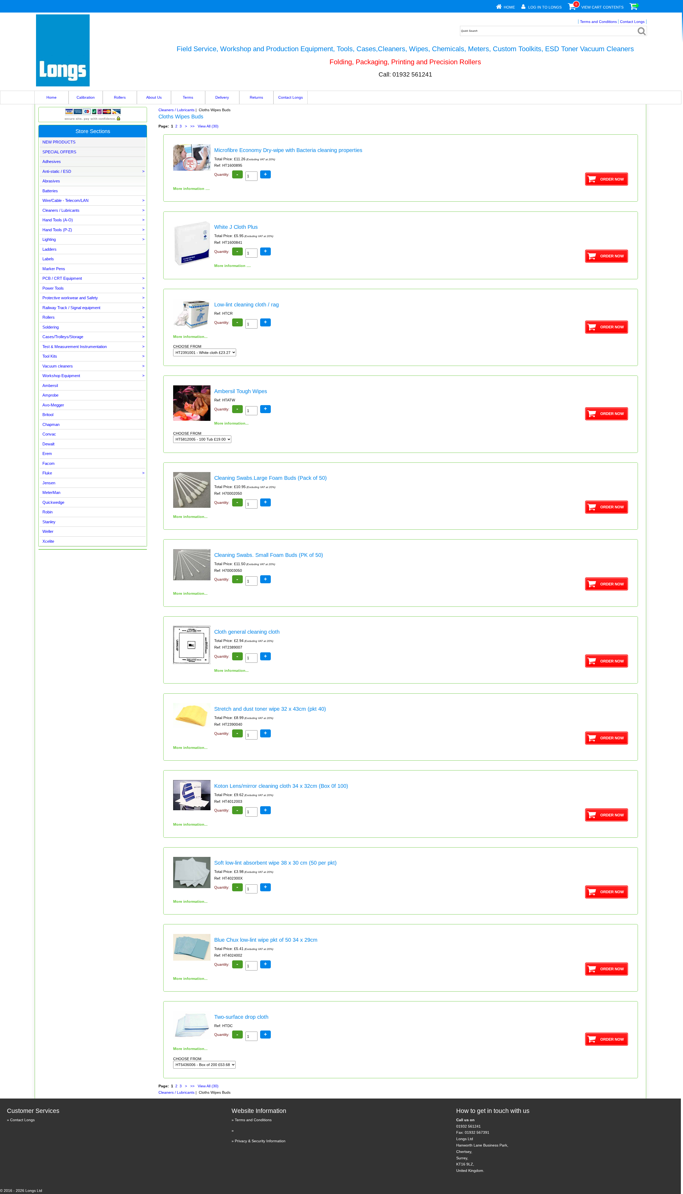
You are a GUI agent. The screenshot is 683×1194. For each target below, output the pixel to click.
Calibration (86, 97)
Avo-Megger (53, 405)
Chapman (50, 424)
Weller (47, 531)
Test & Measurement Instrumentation (93, 346)
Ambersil (50, 385)
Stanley (48, 522)
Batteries (50, 191)
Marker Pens (53, 268)
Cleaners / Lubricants (176, 110)
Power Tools (93, 288)
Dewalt (48, 444)
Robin (47, 512)
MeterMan (51, 492)
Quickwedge (53, 502)
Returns (256, 97)
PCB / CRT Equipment (93, 278)
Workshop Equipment (93, 375)
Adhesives (51, 161)
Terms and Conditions (598, 21)
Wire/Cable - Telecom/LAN (93, 200)
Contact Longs (632, 21)
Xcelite (48, 541)
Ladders (49, 249)
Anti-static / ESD (93, 171)
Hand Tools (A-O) (93, 220)
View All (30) (208, 126)
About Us (154, 97)
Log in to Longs (545, 7)
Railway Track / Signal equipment (93, 307)
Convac (49, 434)
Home (509, 7)
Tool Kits (93, 356)
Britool (47, 414)
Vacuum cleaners (93, 366)
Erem (47, 453)
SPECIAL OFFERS (59, 152)
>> (192, 126)
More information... (190, 336)
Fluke (93, 473)
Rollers (120, 97)
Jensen (48, 483)
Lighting (93, 239)
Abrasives (51, 181)
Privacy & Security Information (260, 1141)
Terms (188, 97)
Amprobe (50, 395)
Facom (48, 463)
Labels (48, 259)
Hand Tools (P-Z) (93, 229)
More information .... (191, 188)
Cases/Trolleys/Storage (93, 336)
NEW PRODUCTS (59, 142)
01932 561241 (468, 1126)
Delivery (222, 97)
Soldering (93, 327)
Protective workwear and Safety (93, 297)
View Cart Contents (602, 7)
